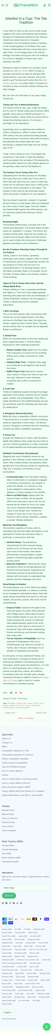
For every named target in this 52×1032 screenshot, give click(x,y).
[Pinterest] (21, 903)
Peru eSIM (30, 994)
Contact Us (7, 742)
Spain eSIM (6, 946)
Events (5, 775)
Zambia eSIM (6, 1004)
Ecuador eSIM (7, 973)
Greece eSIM (43, 943)
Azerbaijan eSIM (20, 953)
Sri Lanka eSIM (23, 1000)
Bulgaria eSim (33, 956)
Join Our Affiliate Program (14, 767)
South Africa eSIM (8, 936)
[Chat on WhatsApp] (46, 1026)
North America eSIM (11, 857)
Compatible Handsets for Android (17, 755)
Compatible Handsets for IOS (15, 750)
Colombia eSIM (35, 963)
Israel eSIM (17, 946)
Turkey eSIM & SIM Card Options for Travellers (23, 791)
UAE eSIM (36, 1000)
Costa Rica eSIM (8, 967)
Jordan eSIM (45, 980)
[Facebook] (6, 903)
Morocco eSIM (37, 987)
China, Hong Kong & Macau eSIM (14, 963)
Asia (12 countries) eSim (38, 949)
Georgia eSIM (44, 973)
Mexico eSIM (7, 932)
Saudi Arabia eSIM (8, 1000)
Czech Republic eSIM (10, 970)
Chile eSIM (46, 960)
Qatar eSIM (32, 997)
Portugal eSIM (19, 997)
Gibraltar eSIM (33, 977)
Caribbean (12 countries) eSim (27, 960)
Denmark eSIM (26, 970)
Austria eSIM (6, 953)
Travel (22, 705)
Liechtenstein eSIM (32, 983)
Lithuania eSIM (7, 987)
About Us (6, 738)
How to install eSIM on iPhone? (16, 783)
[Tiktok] (17, 903)
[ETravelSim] (26, 5)
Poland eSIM (6, 997)
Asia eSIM (6, 853)
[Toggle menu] (2, 5)
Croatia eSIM (21, 967)
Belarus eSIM (7, 956)
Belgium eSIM (20, 956)
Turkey (27, 705)
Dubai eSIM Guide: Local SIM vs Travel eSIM (22, 795)
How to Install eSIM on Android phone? (20, 779)
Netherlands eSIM (8, 990)
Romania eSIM (44, 997)
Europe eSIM (8, 845)
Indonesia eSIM (39, 929)
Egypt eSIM (19, 973)
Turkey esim (35, 705)
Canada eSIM (30, 943)
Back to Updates (26, 718)
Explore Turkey (33, 703)
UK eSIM (18, 929)
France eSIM (6, 939)
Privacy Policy (8, 822)
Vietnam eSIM (19, 939)
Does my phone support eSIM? (16, 787)
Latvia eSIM (18, 983)
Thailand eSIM (20, 932)
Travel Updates (9, 830)
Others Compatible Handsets (15, 758)
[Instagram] (10, 903)
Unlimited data (8, 708)
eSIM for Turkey (20, 71)
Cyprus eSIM (34, 967)
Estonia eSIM (40, 946)
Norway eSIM (7, 994)
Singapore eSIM (33, 939)
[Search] (8, 5)
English (7, 1012)
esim (24, 703)
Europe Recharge (10, 849)
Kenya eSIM (6, 983)
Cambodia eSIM (8, 960)
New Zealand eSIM (25, 990)
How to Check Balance (12, 771)
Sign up (9, 896)
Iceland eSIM (20, 980)
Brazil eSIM (28, 946)
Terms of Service (9, 818)
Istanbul (12, 705)
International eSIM (10, 861)
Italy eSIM (19, 943)
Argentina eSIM (20, 949)
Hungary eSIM (7, 980)
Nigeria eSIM (40, 990)
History (5, 705)
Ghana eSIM (20, 977)
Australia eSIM (35, 936)
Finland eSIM (7, 949)
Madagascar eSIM (22, 987)
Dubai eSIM (38, 970)
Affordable (11, 703)
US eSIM (27, 929)
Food (41, 703)
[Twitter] (3, 903)
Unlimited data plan (22, 708)
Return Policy (8, 814)
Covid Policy (8, 826)
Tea (17, 705)
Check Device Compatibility (15, 763)
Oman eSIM (19, 994)
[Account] (44, 5)
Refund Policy (8, 810)
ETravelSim (12, 1019)
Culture (19, 703)
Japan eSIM (22, 936)
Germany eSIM (7, 977)
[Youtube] (14, 903)
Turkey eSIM (32, 932)
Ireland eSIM (32, 980)
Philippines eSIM (43, 994)
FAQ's (4, 746)
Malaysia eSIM (7, 943)
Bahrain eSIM (34, 953)
